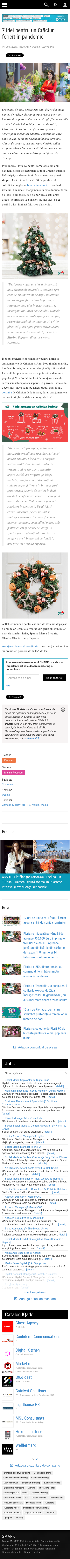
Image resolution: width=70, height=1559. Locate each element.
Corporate (7, 784)
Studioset (24, 1377)
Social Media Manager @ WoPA (23, 1146)
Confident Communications (38, 1336)
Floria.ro (8, 760)
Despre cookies (32, 1552)
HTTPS (26, 804)
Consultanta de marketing (27, 1371)
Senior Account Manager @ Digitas (25, 1136)
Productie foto (56, 1497)
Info (8, 686)
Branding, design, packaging (17, 1472)
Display (16, 804)
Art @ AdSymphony (16, 1284)
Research (50, 1512)
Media (44, 804)
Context (6, 804)
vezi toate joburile (35, 1292)
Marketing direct (11, 1492)
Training (19, 1517)
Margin (35, 804)
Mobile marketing (40, 1492)
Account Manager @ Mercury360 (23, 1207)
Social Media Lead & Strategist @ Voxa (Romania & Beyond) (33, 1240)
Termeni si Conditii (12, 1552)
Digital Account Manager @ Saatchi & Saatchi (31, 1274)
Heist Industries (29, 1431)
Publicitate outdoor (12, 1512)
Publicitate (20, 1327)
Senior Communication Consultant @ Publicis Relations (36, 1189)
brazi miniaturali (37, 185)
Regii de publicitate (33, 1512)
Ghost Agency (27, 1323)
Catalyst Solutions (31, 1390)
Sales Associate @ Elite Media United (26, 1228)
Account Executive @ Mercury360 (24, 1218)
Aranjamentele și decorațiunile (20, 646)
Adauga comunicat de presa (37, 1047)
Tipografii (8, 1517)
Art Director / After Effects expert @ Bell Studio (31, 1168)
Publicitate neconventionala (36, 1507)
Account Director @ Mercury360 (23, 1196)
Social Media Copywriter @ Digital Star (27, 1080)
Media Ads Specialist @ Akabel (23, 1253)
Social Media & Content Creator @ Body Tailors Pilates (36, 1157)
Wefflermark (26, 1445)
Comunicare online (24, 1354)
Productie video (23, 1381)
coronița (7, 392)
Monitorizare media (12, 1497)
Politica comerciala (48, 1545)
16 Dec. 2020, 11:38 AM (15, 46)
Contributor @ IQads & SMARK (19, 1545)
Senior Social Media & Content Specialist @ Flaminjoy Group (34, 1127)
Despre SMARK (10, 1541)
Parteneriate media (50, 1541)
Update (36, 46)
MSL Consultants (30, 1418)
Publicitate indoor (11, 1507)
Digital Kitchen (28, 1350)
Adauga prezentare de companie (37, 1465)
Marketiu (23, 1363)
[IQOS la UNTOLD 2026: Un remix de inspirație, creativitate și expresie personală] (35, 864)
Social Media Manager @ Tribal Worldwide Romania (34, 1178)
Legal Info (17, 1548)
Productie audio (39, 1497)
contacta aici (31, 738)
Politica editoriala (29, 1541)
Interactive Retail (47, 1487)
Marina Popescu (13, 772)
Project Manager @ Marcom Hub (23, 1118)
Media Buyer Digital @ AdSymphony (25, 1263)
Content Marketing (40, 1477)
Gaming (31, 1487)
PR (17, 1340)
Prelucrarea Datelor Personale (39, 1548)
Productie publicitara (13, 1502)
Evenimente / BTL (47, 1395)
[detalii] (60, 1086)
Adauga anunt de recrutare (37, 1298)
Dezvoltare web (11, 1482)
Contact (6, 1548)
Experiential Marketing (14, 1487)
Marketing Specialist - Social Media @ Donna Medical (35, 1090)
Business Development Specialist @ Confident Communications (30, 1102)
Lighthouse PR (28, 1404)
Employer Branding (31, 1482)
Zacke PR (48, 46)
